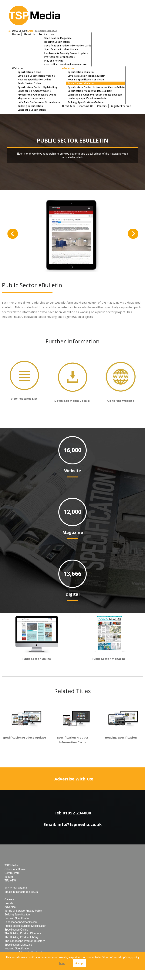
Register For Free (120, 106)
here (62, 963)
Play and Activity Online (31, 98)
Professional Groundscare (59, 57)
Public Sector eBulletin (81, 83)
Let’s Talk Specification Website (36, 75)
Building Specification (30, 106)
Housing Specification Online (34, 79)
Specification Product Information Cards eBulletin (97, 87)
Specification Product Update (61, 49)
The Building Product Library (22, 937)
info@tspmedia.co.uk (46, 30)
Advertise (10, 907)
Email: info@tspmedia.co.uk (72, 824)
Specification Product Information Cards (67, 45)
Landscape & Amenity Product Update (66, 53)
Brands (9, 903)
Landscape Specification (32, 109)
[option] (73, 235)
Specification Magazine (58, 38)
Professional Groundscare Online (37, 94)
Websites (17, 68)
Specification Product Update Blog (38, 87)
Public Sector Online (29, 83)
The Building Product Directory (23, 933)
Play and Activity (53, 60)
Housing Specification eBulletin (86, 79)
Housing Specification (57, 41)
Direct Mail (69, 106)
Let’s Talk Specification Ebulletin (86, 75)
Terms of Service (15, 910)
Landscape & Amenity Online (34, 91)
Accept (79, 963)
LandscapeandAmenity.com (21, 922)
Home (15, 34)
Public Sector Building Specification (25, 926)
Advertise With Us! (73, 779)
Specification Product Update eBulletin (90, 91)
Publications (46, 34)
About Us (29, 34)
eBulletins (68, 68)
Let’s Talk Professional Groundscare (65, 64)
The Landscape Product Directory (25, 941)
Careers (101, 106)
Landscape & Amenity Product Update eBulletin (95, 94)
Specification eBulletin (81, 72)
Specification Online (29, 72)
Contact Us (86, 106)
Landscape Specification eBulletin (87, 98)
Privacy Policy (33, 910)
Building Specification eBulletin (86, 102)
